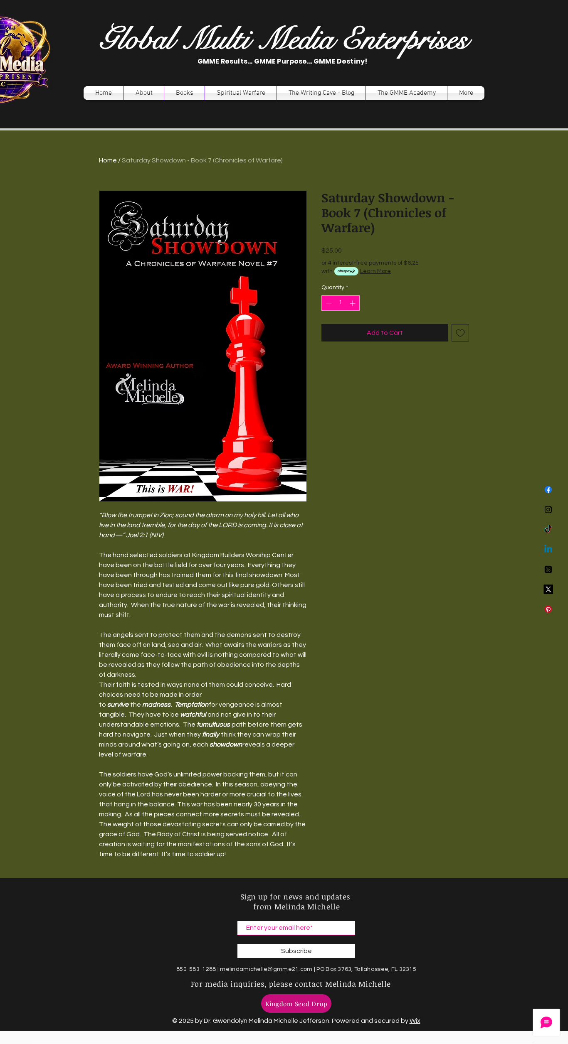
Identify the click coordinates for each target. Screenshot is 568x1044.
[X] (548, 589)
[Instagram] (548, 509)
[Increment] (353, 303)
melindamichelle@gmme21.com (266, 969)
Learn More (375, 271)
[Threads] (548, 569)
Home (108, 160)
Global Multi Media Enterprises (283, 39)
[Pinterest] (548, 609)
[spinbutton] (340, 303)
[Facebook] (548, 489)
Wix (415, 1020)
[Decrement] (328, 303)
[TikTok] (548, 529)
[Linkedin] (548, 549)
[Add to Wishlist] (460, 332)
